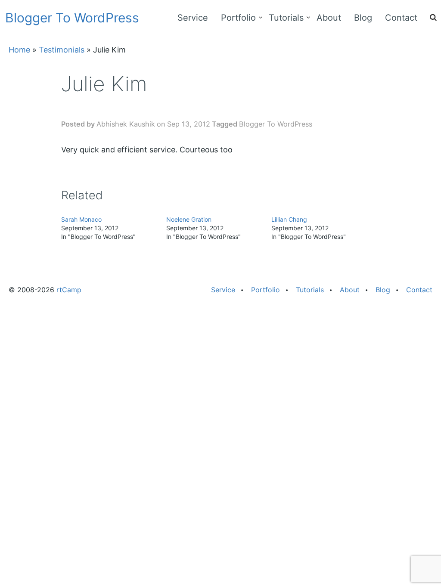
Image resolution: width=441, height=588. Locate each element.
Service (192, 17)
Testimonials (61, 49)
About (329, 17)
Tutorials (286, 17)
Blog (363, 17)
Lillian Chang (289, 219)
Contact (401, 17)
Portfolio (238, 17)
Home (19, 49)
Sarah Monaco (81, 219)
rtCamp (68, 289)
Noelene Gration (188, 219)
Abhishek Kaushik (125, 124)
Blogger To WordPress (72, 17)
